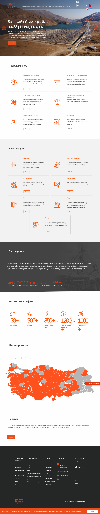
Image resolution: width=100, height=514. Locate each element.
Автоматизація (48, 478)
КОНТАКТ (68, 6)
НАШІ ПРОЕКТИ (48, 6)
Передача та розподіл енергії (33, 465)
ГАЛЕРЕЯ (64, 6)
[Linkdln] (76, 467)
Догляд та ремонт (49, 487)
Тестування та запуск (50, 481)
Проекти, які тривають (14, 358)
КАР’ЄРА (60, 6)
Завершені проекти (29, 358)
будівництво (29, 484)
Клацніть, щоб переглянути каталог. (86, 1)
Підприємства (48, 484)
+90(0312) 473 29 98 (64, 475)
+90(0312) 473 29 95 (64, 471)
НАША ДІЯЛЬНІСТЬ (40, 6)
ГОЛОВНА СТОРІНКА (26, 6)
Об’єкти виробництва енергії (33, 482)
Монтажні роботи (49, 475)
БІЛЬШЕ (26, 89)
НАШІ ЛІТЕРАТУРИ (55, 6)
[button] (7, 28)
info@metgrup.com (63, 479)
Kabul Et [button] (92, 511)
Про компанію (33, 6)
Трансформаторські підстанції (33, 473)
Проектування (48, 467)
